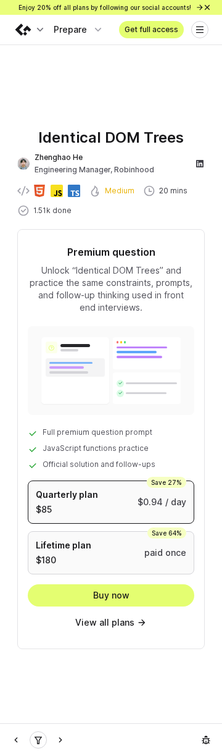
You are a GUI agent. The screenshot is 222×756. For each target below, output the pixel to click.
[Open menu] (199, 29)
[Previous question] (16, 740)
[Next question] (60, 740)
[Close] (207, 7)
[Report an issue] (206, 740)
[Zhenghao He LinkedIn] (200, 164)
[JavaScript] (38, 740)
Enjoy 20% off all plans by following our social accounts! (105, 7)
